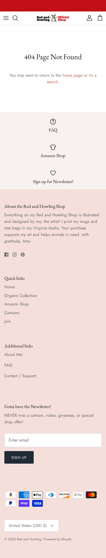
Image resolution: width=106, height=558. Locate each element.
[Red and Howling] (53, 18)
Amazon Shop (16, 304)
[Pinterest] (23, 255)
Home (9, 287)
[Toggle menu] (6, 18)
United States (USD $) (28, 526)
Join (7, 321)
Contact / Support (20, 376)
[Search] (18, 18)
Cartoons (12, 313)
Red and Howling (29, 539)
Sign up (19, 457)
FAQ (8, 365)
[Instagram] (15, 255)
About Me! (13, 355)
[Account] (88, 18)
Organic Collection (20, 296)
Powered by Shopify (57, 539)
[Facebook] (6, 255)
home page (73, 75)
